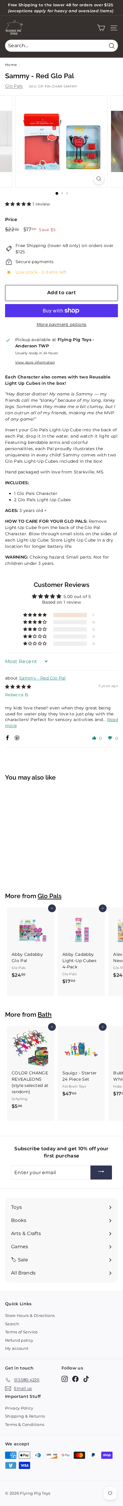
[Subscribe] (101, 1172)
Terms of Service (21, 1331)
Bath (45, 1014)
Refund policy (19, 1340)
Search (12, 1323)
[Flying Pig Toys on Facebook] (75, 1379)
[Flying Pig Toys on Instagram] (64, 1379)
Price (11, 219)
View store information (35, 362)
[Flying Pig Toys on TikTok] (86, 1379)
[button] (19, 204)
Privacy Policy (19, 1408)
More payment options (62, 324)
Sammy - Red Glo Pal (42, 678)
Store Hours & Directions (30, 1315)
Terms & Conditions (24, 1424)
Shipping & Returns (25, 1416)
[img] (18, 686)
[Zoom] (98, 178)
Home (11, 64)
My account (17, 1348)
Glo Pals (14, 86)
